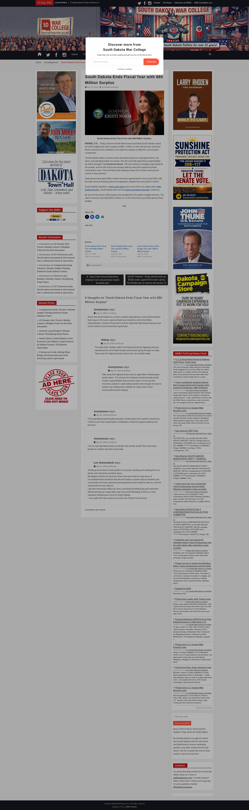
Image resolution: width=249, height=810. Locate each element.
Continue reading (124, 69)
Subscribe (151, 62)
